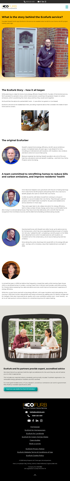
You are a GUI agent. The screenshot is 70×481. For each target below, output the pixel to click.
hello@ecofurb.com (37, 412)
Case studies (35, 440)
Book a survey (35, 444)
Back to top (35, 475)
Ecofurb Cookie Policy (35, 456)
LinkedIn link (43, 1)
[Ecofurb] (9, 7)
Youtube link (38, 1)
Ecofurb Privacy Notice (35, 449)
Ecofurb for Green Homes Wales (35, 437)
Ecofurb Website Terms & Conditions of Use (35, 452)
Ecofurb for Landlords (35, 434)
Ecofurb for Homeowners (35, 430)
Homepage (35, 427)
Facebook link (40, 1)
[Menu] (67, 7)
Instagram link (45, 1)
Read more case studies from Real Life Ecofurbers (20, 389)
